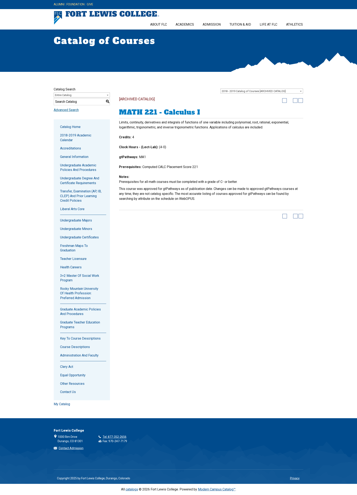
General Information (74, 157)
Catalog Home (70, 127)
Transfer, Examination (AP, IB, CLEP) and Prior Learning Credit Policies (80, 195)
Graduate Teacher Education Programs (80, 324)
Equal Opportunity (73, 375)
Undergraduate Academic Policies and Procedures (78, 167)
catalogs (132, 489)
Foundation (75, 4)
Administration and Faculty (79, 355)
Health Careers (71, 267)
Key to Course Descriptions (80, 338)
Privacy (295, 478)
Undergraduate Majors (76, 220)
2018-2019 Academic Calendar (75, 137)
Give (90, 4)
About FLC (158, 24)
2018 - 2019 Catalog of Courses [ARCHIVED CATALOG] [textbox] (254, 91)
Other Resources (72, 384)
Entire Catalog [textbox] (63, 95)
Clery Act (66, 367)
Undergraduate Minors (76, 229)
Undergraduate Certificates (79, 237)
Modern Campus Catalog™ (217, 489)
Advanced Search (66, 110)
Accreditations (70, 148)
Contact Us (68, 392)
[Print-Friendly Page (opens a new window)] (295, 100)
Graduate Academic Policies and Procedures (80, 311)
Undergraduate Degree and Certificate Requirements (79, 180)
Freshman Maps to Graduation (74, 248)
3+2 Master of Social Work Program (79, 278)
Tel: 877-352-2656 (114, 436)
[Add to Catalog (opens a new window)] (284, 100)
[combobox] (261, 91)
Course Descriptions (75, 347)
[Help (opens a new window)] (300, 100)
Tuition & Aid (240, 24)
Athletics (294, 24)
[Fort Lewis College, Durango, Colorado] (106, 18)
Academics (185, 24)
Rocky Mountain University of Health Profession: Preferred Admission (79, 293)
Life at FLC (268, 24)
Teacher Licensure (73, 259)
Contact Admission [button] (71, 448)
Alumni (59, 4)
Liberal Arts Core (72, 209)
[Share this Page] (290, 100)
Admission (212, 24)
